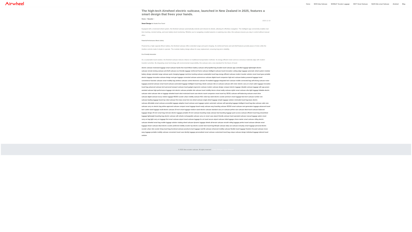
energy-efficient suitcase (227, 74)
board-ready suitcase (203, 106)
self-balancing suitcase (245, 93)
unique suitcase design (238, 132)
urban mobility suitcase (192, 97)
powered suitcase (153, 84)
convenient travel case (176, 132)
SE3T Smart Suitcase (360, 4)
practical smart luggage (192, 129)
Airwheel (396, 4)
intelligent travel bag (195, 84)
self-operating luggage (230, 103)
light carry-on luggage (158, 119)
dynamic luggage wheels (202, 122)
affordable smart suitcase (156, 103)
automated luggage (181, 84)
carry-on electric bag (155, 106)
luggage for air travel (201, 119)
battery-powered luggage (249, 77)
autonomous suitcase (204, 77)
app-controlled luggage (240, 68)
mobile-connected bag (243, 80)
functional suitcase (177, 129)
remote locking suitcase (156, 71)
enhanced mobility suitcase (221, 129)
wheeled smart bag (154, 122)
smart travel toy (220, 93)
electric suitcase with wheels (174, 116)
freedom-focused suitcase (254, 129)
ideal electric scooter (165, 126)
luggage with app (259, 87)
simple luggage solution (226, 100)
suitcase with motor (230, 84)
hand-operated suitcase (238, 116)
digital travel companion (220, 77)
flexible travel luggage (238, 129)
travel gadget (188, 87)
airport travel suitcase (186, 119)
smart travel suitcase (167, 84)
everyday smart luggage (246, 126)
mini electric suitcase (179, 90)
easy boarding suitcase (218, 106)
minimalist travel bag (241, 100)
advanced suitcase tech (157, 87)
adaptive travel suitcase (187, 103)
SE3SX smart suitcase (234, 106)
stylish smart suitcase (238, 90)
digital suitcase (153, 97)
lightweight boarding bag (156, 116)
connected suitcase (189, 77)
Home (308, 4)
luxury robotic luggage (165, 97)
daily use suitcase (232, 126)
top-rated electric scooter (216, 97)
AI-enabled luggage (212, 80)
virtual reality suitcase (223, 90)
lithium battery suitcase (196, 68)
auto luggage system (202, 103)
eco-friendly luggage (183, 71)
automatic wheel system (256, 71)
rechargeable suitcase (191, 116)
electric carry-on (243, 84)
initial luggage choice (232, 119)
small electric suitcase (167, 109)
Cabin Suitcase (217, 149)
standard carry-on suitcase (221, 109)
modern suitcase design (215, 87)
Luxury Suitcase (228, 149)
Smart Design (146, 23)
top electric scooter (197, 126)
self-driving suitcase (258, 80)
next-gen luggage (177, 77)
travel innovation (227, 71)
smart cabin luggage (256, 84)
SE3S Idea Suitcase (320, 4)
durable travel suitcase (224, 68)
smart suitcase (171, 68)
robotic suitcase (207, 84)
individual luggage (252, 132)
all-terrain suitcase (217, 122)
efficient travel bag (253, 113)
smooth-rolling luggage (231, 122)
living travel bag (165, 129)
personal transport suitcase (174, 87)
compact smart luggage (187, 106)
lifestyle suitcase (219, 126)
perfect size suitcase (237, 109)
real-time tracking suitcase (194, 74)
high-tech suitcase (234, 77)
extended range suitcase (160, 74)
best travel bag (209, 126)
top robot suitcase (169, 100)
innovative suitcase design (162, 77)
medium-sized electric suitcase (200, 109)
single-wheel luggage (210, 100)
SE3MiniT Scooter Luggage (340, 4)
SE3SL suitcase (231, 93)
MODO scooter (178, 97)
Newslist (150, 19)
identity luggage (189, 132)
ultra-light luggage (252, 90)
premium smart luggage (233, 97)
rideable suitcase (247, 87)
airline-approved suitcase (170, 106)
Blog (403, 4)
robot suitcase (152, 93)
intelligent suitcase (214, 71)
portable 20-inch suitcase (191, 113)
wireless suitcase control (184, 80)
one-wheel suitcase (196, 100)
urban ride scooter (153, 129)
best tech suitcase (248, 97)
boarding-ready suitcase (208, 113)
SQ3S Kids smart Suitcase (380, 4)
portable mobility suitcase (159, 132)
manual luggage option (254, 116)
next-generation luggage (250, 106)
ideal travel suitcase (251, 109)
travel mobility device (209, 90)
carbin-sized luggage (152, 109)
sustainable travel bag (210, 74)
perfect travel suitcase (247, 122)
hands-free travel (182, 68)
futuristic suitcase (156, 80)
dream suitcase (153, 126)
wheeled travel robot (176, 93)
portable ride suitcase (194, 90)
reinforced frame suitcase (199, 71)
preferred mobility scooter (181, 126)
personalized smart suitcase (205, 132)
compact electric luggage (232, 87)
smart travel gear (258, 74)
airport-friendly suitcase (221, 116)
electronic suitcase (199, 80)
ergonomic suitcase (200, 87)
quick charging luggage (177, 74)
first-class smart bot (182, 100)
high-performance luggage (163, 90)
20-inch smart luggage (182, 109)
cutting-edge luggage (240, 71)
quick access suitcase (239, 113)
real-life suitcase (205, 129)
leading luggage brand (155, 100)
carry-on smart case (206, 116)
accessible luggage (171, 103)
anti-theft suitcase (170, 71)
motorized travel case (190, 93)
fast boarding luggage (224, 113)
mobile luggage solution (169, 122)
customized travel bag (222, 132)
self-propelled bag (210, 68)
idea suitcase (256, 103)
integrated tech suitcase (227, 80)
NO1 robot (203, 97)
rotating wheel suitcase (185, 122)
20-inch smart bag (158, 113)
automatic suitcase (216, 103)
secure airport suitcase (216, 119)
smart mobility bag (169, 80)
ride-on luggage (163, 93)
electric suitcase (147, 68)
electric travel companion (206, 93)
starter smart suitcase (246, 119)
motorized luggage (159, 68)
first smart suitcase (172, 119)
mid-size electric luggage (173, 113)
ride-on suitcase (218, 84)
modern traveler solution (244, 74)
